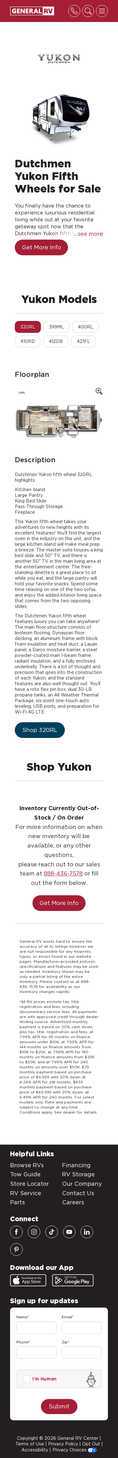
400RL (85, 326)
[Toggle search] (88, 11)
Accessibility (34, 1449)
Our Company (82, 1183)
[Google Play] (72, 1280)
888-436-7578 (63, 873)
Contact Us (78, 1193)
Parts (17, 1202)
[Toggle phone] (74, 11)
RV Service (25, 1193)
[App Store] (28, 1280)
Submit (59, 1406)
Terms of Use (29, 1443)
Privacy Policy (63, 1443)
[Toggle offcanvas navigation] (102, 11)
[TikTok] (51, 1232)
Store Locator (29, 1183)
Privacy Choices (70, 1449)
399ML (56, 326)
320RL (27, 326)
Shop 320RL (39, 730)
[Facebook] (16, 1232)
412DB (56, 341)
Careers (73, 1202)
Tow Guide (25, 1174)
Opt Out (91, 1443)
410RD (27, 341)
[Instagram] (34, 1232)
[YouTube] (69, 1232)
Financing (76, 1165)
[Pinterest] (16, 1249)
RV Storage (78, 1174)
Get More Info (41, 247)
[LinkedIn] (87, 1232)
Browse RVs (27, 1165)
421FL (83, 341)
